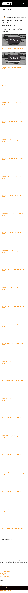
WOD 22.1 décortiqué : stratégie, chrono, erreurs (12, 196)
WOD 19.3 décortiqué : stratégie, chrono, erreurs (13, 399)
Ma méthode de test (5, 577)
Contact (2, 570)
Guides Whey (3, 573)
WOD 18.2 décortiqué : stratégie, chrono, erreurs (13, 510)
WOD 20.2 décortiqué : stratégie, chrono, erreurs (13, 325)
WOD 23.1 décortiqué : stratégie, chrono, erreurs (12, 140)
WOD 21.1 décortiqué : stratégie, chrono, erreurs (12, 251)
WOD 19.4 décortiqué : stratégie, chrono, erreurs (13, 381)
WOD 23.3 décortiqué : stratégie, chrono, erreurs (13, 103)
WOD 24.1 (4, 85)
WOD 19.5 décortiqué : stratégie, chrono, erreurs (13, 362)
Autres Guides (3, 574)
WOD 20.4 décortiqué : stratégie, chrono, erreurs (13, 288)
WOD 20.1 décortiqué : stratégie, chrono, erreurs (13, 344)
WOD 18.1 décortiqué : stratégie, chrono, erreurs (12, 529)
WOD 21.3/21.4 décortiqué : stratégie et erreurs (12, 214)
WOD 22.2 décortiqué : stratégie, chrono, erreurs (13, 177)
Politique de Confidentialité (16, 584)
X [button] (0, 592)
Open (7, 13)
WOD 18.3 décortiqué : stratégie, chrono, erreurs (13, 492)
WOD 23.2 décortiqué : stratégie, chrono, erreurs (13, 122)
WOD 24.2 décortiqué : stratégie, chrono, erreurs (13, 67)
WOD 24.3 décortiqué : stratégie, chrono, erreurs (13, 49)
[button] (23, 3)
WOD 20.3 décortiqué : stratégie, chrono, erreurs (13, 307)
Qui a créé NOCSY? (4, 576)
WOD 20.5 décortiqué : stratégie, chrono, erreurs (13, 270)
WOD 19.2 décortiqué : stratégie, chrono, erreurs (13, 418)
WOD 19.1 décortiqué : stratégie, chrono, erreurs (12, 436)
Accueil (3, 13)
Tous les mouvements (5, 571)
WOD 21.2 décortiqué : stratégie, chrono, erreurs (12, 233)
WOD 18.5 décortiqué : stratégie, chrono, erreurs (13, 455)
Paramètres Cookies (4, 584)
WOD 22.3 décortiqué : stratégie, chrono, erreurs (13, 159)
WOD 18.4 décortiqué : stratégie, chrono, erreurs (13, 473)
